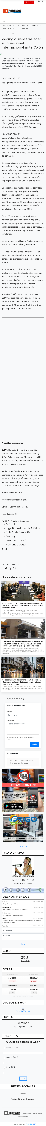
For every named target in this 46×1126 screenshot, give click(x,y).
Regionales (23, 25)
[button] (22, 2)
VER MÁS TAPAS (23, 1011)
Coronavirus (9, 25)
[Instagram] (39, 2)
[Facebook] (36, 2)
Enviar (34, 744)
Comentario (10, 720)
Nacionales (36, 25)
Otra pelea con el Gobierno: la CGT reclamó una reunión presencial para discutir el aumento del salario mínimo (22, 606)
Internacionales (10, 29)
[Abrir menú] (4, 21)
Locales (24, 29)
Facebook (23, 846)
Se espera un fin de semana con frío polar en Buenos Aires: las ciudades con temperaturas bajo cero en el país (21, 682)
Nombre (9, 711)
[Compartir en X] (10, 568)
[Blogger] (43, 2)
